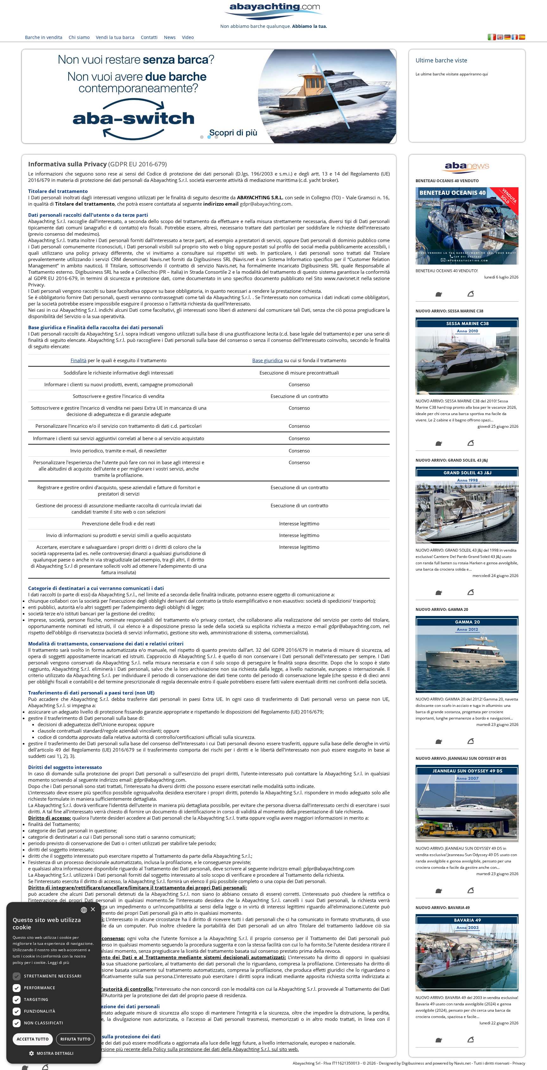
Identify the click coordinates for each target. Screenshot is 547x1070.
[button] (54, 1053)
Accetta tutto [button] (33, 1039)
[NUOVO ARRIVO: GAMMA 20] (467, 524)
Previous (12, 96)
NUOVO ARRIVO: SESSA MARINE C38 (449, 180)
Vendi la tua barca (115, 37)
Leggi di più (58, 962)
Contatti (149, 37)
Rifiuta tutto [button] (75, 1039)
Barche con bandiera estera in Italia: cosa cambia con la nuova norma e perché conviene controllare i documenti (465, 933)
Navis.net (462, 1063)
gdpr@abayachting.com (265, 204)
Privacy (518, 1063)
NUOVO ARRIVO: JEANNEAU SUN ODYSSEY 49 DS (461, 628)
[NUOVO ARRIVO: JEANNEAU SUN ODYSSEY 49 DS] (467, 673)
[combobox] (84, 910)
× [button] (92, 909)
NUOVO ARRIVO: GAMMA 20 (442, 479)
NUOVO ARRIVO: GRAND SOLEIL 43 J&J (452, 330)
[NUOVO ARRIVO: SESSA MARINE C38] (467, 225)
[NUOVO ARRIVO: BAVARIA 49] (467, 822)
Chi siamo (79, 37)
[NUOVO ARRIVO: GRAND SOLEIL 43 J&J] (467, 374)
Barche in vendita (43, 37)
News (170, 37)
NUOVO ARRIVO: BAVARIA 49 (443, 777)
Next (405, 96)
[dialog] (53, 983)
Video (188, 37)
